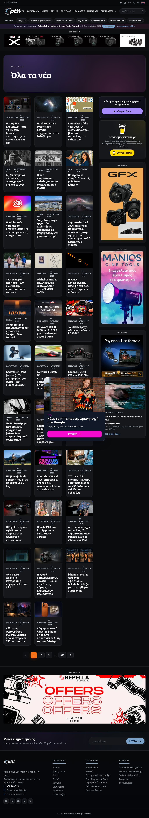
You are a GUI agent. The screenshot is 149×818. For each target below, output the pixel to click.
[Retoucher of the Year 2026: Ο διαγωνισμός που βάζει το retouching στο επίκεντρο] (79, 104)
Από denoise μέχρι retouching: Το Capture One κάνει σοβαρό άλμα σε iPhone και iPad (79, 533)
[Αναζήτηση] (142, 11)
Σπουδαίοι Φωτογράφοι (130, 767)
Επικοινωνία (13, 785)
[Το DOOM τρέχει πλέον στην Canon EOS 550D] (79, 307)
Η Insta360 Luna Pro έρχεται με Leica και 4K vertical (46, 531)
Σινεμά (54, 11)
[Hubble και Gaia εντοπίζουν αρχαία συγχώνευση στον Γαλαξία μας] (48, 104)
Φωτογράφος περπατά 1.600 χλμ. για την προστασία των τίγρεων (15, 286)
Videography (12, 118)
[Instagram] (125, 3)
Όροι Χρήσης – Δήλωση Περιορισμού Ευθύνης (97, 781)
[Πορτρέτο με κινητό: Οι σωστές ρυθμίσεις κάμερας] (79, 158)
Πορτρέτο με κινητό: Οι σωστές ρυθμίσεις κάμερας (79, 179)
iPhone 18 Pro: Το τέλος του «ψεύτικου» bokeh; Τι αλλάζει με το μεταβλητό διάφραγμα (78, 582)
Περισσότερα (107, 11)
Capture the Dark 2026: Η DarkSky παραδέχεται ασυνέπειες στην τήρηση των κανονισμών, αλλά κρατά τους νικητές (79, 234)
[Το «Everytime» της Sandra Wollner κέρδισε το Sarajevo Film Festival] (17, 307)
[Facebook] (121, 3)
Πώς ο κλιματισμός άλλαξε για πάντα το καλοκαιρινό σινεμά (47, 181)
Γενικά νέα (92, 11)
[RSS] (138, 3)
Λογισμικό (82, 20)
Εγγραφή (133, 741)
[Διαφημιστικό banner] (74, 40)
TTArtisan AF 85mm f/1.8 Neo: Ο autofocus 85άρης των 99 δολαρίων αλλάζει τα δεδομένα (79, 484)
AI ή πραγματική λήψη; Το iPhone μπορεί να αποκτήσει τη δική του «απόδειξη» (48, 635)
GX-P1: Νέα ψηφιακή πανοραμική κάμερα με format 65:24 (16, 581)
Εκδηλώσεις (79, 11)
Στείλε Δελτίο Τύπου (64, 20)
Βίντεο (44, 11)
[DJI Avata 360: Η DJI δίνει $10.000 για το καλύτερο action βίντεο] (48, 307)
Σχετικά (89, 771)
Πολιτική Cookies (94, 790)
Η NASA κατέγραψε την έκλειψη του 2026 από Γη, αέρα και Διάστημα (78, 286)
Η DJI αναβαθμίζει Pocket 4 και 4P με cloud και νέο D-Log (17, 481)
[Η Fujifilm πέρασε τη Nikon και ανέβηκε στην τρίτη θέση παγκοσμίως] (17, 508)
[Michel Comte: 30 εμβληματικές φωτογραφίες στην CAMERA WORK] (48, 260)
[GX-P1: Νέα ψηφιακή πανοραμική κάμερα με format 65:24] (17, 555)
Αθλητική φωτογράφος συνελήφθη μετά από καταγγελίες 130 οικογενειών (16, 635)
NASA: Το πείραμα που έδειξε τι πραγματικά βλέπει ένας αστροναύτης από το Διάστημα (17, 431)
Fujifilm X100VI (135, 20)
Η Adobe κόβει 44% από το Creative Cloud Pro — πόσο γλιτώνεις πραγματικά (17, 229)
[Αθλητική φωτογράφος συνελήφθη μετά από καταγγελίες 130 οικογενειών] (17, 609)
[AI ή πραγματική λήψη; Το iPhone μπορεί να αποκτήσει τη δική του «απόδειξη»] (48, 609)
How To (20, 11)
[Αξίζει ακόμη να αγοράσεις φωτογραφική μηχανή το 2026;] (17, 158)
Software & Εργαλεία (129, 775)
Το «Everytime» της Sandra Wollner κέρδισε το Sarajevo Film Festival (17, 331)
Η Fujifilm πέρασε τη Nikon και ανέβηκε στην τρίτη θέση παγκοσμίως (16, 533)
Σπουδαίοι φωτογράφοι (40, 20)
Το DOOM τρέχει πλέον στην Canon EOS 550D (79, 330)
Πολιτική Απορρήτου (96, 786)
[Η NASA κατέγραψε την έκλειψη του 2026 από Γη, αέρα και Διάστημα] (79, 260)
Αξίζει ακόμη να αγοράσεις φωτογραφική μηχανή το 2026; (15, 179)
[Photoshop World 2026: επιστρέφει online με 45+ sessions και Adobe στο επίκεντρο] (48, 457)
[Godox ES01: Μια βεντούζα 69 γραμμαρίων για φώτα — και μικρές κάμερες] (17, 353)
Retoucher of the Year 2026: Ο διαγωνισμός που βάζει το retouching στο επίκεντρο (78, 131)
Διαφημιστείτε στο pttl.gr (98, 775)
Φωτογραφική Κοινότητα (131, 771)
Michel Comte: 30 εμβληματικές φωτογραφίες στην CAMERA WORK (47, 286)
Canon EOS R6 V (98, 20)
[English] (143, 3)
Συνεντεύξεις (59, 794)
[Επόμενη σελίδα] (70, 655)
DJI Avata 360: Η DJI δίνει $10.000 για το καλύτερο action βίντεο (47, 331)
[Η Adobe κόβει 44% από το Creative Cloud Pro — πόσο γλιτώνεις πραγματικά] (17, 203)
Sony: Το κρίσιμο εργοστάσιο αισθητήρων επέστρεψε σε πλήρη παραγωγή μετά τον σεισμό (47, 228)
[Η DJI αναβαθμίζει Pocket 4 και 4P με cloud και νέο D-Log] (17, 457)
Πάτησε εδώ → (123, 111)
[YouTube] (129, 3)
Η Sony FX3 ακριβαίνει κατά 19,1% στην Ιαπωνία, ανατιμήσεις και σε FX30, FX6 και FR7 (16, 133)
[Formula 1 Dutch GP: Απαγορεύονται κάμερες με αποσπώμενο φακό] (48, 353)
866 (62, 655)
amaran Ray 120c (117, 20)
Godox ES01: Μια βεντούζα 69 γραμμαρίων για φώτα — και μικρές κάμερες (16, 378)
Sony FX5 (21, 20)
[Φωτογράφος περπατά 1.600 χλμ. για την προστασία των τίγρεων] (17, 260)
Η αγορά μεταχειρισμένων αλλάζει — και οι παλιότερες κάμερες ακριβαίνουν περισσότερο (47, 584)
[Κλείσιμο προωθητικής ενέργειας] (101, 381)
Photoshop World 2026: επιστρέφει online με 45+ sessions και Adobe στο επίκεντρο (48, 483)
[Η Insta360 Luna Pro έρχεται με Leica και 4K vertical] (48, 508)
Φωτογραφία (33, 11)
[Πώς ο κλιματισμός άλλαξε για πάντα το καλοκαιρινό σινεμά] (48, 158)
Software (66, 11)
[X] (134, 3)
